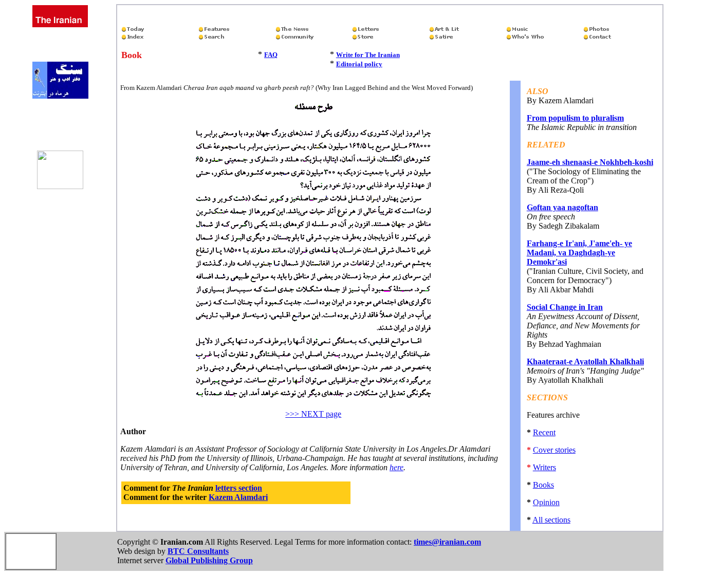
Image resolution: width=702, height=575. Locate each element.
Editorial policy (359, 64)
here (396, 467)
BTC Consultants (198, 551)
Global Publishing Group (209, 560)
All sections (551, 519)
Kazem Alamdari (238, 497)
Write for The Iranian (368, 55)
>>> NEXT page (313, 414)
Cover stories (554, 450)
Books (543, 484)
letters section (238, 488)
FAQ (271, 55)
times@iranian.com (447, 541)
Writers (544, 467)
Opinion (546, 502)
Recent (544, 432)
